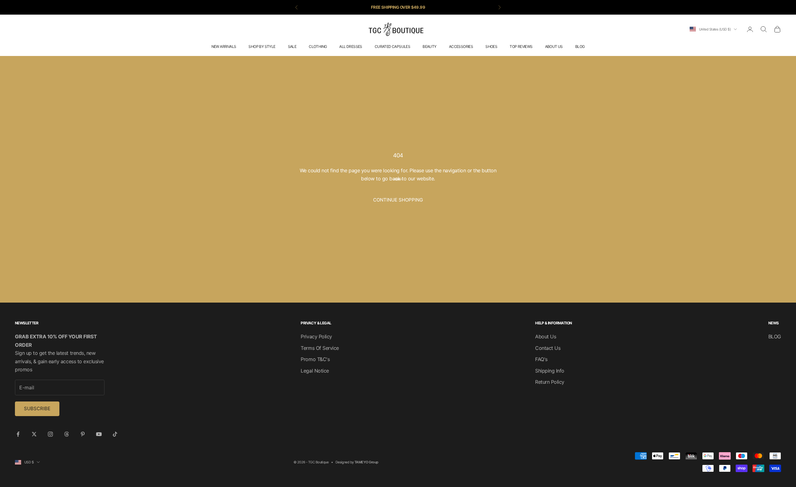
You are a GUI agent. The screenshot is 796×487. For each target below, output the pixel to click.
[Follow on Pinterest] (83, 434)
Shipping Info (549, 371)
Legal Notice (315, 371)
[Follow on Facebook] (18, 434)
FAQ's (541, 359)
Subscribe (37, 408)
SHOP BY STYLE (261, 46)
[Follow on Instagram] (50, 434)
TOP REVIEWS (521, 46)
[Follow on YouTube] (99, 434)
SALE (292, 46)
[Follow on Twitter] (34, 434)
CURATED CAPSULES (392, 46)
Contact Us (547, 348)
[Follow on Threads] (66, 434)
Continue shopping (398, 200)
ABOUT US (554, 46)
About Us (545, 336)
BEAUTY (429, 46)
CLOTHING (318, 46)
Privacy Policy (316, 336)
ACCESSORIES (461, 46)
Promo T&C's (315, 359)
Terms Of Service (320, 348)
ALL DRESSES (350, 46)
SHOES (491, 46)
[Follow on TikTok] (115, 434)
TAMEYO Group (366, 462)
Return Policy (549, 382)
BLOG (580, 46)
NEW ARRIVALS (223, 46)
